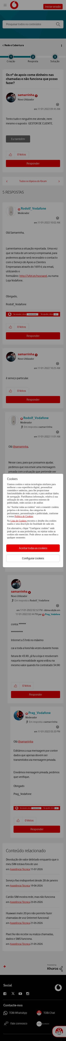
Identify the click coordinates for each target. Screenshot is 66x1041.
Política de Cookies (24, 516)
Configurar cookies (33, 558)
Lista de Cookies (18, 521)
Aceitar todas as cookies (33, 548)
